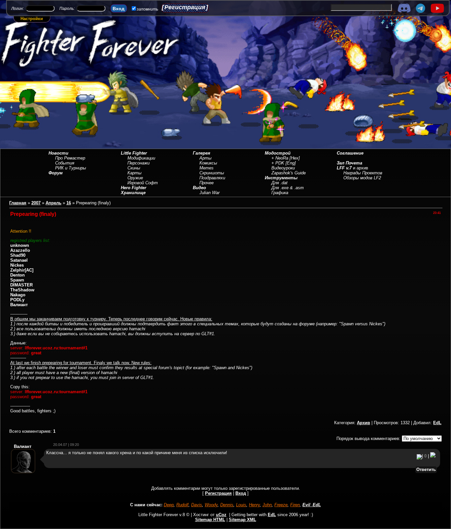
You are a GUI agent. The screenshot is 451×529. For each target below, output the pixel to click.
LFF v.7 (344, 167)
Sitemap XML (242, 519)
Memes (206, 167)
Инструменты (281, 177)
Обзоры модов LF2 (362, 177)
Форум (56, 172)
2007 (36, 202)
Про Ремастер (70, 158)
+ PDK (277, 163)
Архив (363, 422)
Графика (279, 192)
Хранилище (133, 192)
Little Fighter (134, 153)
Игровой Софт (142, 182)
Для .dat (279, 182)
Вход (240, 493)
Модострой (278, 153)
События (64, 163)
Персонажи (138, 163)
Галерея (201, 153)
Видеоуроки (283, 167)
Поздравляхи (212, 177)
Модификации (141, 158)
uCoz (221, 514)
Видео (199, 187)
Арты (205, 158)
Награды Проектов (362, 172)
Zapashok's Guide (288, 172)
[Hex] (295, 158)
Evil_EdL (311, 504)
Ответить (426, 469)
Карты (134, 172)
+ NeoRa (279, 158)
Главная (17, 202)
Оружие (135, 177)
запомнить (147, 9)
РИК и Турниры (70, 167)
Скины (133, 167)
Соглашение (350, 153)
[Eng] (291, 163)
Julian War (209, 192)
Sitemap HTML (210, 519)
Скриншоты (211, 172)
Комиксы (208, 163)
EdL (437, 422)
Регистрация (184, 7)
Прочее (206, 182)
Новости (58, 153)
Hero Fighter (133, 187)
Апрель (53, 202)
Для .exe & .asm (287, 187)
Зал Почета (349, 163)
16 (68, 202)
